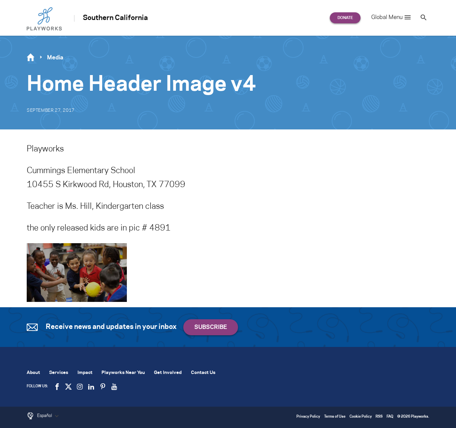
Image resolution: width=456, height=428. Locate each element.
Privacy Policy (308, 416)
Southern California (115, 18)
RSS (379, 416)
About (33, 373)
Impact (84, 373)
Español (45, 416)
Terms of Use (335, 416)
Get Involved (168, 373)
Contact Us (203, 373)
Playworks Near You (123, 373)
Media (55, 57)
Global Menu (387, 17)
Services (58, 373)
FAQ (390, 416)
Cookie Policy (361, 416)
